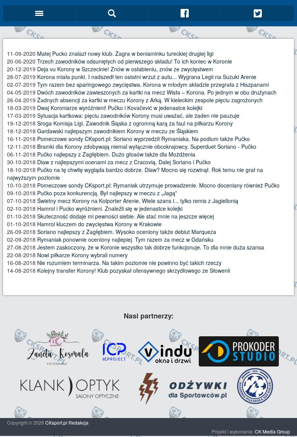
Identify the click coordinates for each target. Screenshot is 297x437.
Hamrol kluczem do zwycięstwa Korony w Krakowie (99, 224)
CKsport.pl (56, 422)
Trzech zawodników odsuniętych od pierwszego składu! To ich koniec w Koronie (134, 61)
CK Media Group (272, 431)
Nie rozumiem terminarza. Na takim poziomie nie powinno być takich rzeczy (129, 263)
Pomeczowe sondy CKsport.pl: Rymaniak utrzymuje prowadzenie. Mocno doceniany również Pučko (158, 185)
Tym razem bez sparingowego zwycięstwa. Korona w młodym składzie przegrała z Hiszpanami (153, 84)
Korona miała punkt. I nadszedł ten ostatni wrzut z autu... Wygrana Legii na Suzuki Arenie (146, 77)
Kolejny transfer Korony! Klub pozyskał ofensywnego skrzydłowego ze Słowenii (133, 270)
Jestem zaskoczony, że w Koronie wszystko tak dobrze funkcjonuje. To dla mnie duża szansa (150, 247)
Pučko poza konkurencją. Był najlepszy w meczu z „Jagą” (107, 193)
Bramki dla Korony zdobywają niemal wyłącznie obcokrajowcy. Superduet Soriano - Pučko (146, 146)
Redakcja (78, 422)
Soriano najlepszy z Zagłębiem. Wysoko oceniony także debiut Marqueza (126, 232)
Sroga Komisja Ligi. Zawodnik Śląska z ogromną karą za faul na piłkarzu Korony (135, 123)
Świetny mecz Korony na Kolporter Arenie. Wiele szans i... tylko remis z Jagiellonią (137, 201)
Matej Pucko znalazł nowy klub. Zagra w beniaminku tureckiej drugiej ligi (125, 53)
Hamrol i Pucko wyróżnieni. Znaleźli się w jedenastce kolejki (110, 208)
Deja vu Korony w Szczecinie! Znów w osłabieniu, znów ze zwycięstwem (125, 69)
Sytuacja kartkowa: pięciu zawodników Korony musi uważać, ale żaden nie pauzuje (138, 115)
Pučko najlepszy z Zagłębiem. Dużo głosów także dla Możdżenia (116, 154)
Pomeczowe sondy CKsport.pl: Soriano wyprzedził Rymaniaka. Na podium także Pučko (143, 139)
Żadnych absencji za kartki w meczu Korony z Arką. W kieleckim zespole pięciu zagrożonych (150, 100)
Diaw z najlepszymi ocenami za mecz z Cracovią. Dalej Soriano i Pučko (124, 162)
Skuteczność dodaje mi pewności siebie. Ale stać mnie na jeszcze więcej (125, 216)
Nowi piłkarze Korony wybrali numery (82, 255)
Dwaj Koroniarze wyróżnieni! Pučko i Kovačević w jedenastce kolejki (119, 108)
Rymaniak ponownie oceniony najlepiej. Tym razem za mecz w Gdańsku (125, 239)
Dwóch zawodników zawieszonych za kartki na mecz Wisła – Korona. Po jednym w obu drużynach (157, 92)
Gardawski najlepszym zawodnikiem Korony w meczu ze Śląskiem (117, 131)
